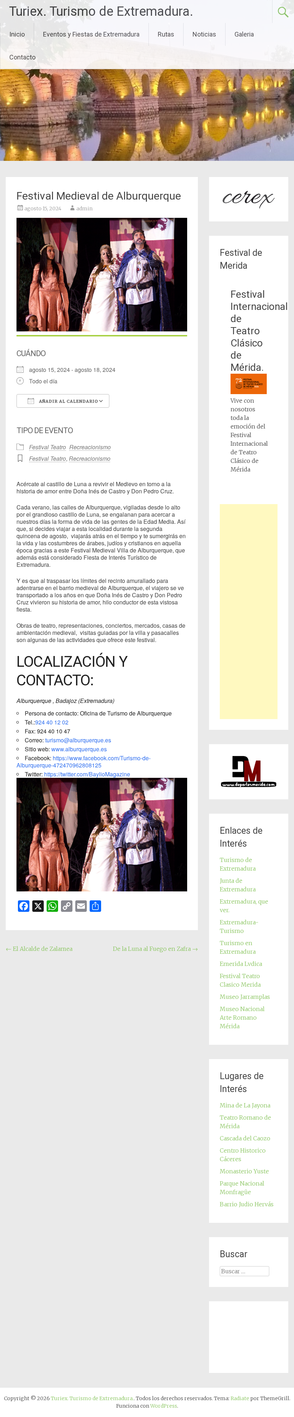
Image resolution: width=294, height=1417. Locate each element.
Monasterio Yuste (244, 1171)
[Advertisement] (248, 611)
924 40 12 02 (51, 722)
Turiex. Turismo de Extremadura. (101, 11)
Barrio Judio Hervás (247, 1204)
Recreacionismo (90, 447)
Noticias (204, 34)
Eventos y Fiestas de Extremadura (91, 34)
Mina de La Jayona (245, 1105)
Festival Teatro (47, 447)
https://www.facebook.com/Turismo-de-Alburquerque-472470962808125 (83, 761)
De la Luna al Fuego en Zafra (155, 948)
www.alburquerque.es (79, 749)
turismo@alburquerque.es (78, 740)
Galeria (244, 34)
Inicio (17, 34)
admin (84, 208)
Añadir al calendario (68, 401)
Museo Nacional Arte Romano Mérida (242, 1017)
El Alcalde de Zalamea (39, 948)
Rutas (166, 34)
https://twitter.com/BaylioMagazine (87, 774)
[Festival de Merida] (248, 392)
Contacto (22, 57)
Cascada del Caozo (245, 1138)
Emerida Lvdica (241, 963)
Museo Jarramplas (245, 996)
